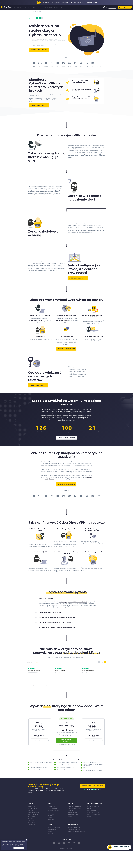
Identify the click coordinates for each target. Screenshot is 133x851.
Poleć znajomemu (52, 829)
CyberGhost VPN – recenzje (74, 806)
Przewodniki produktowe (74, 827)
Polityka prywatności (92, 810)
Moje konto (112, 7)
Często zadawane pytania (74, 829)
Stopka (89, 816)
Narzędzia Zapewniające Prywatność (54, 811)
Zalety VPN (50, 817)
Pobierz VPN (34, 11)
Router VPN (31, 820)
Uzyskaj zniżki (125, 7)
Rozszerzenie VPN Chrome (34, 808)
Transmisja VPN (71, 816)
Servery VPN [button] (36, 7)
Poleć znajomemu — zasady (94, 814)
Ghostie (37, 662)
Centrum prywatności (53, 808)
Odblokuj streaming (72, 812)
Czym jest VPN (51, 806)
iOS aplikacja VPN (32, 824)
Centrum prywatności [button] (52, 7)
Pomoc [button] (60, 7)
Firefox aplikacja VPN (33, 814)
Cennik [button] (44, 7)
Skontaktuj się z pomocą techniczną (76, 831)
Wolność (50, 831)
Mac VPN (30, 810)
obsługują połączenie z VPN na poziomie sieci (73, 602)
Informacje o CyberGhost (93, 806)
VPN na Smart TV (32, 822)
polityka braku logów (61, 320)
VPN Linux (30, 818)
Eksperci (29, 662)
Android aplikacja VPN (33, 812)
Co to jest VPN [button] (17, 7)
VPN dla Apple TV (32, 816)
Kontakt (89, 808)
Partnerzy (50, 833)
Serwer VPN (51, 819)
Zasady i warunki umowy (93, 812)
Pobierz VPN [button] (27, 7)
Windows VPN (31, 806)
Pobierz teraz (71, 810)
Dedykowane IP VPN (73, 814)
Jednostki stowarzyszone (54, 827)
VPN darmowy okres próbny (74, 808)
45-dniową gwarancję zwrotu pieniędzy (55, 814)
